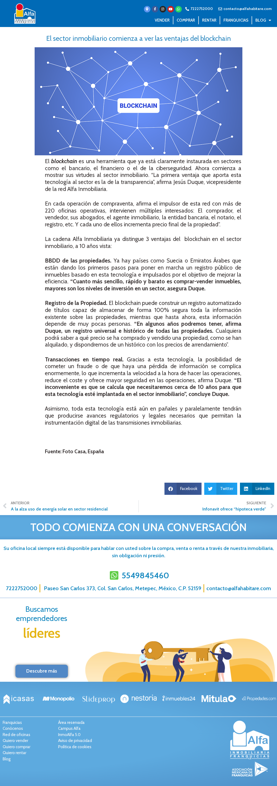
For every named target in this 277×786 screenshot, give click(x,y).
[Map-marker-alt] (147, 9)
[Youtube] (170, 9)
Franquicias (235, 20)
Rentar (209, 20)
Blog (260, 20)
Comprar (186, 20)
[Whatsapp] (178, 9)
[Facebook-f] (155, 9)
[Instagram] (163, 9)
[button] (183, 489)
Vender (162, 20)
